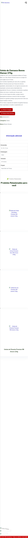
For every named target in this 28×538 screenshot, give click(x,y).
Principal (10, 13)
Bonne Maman (8, 124)
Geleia (8, 120)
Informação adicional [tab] (14, 136)
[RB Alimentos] (5, 3)
